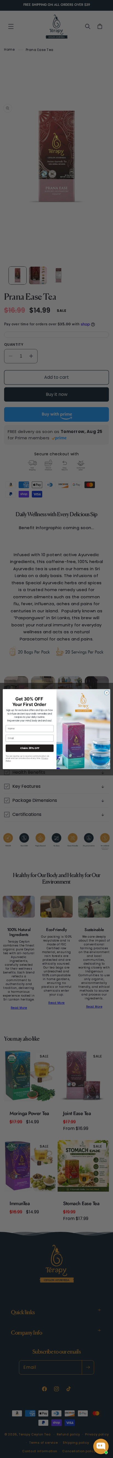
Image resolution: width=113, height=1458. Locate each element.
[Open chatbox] (101, 1446)
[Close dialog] (106, 692)
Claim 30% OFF (29, 748)
